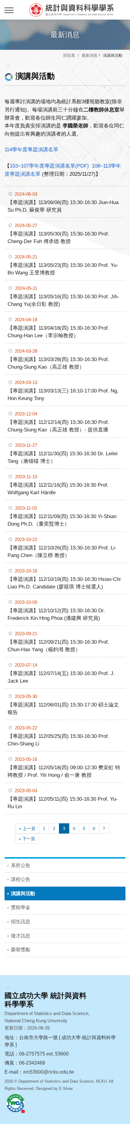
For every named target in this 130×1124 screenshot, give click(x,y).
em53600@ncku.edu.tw (48, 1071)
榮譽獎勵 (20, 949)
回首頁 (69, 55)
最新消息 (89, 55)
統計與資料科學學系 (71, 10)
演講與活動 (23, 893)
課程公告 (20, 879)
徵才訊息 (20, 935)
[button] (9, 10)
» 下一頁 (27, 838)
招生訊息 (20, 921)
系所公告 (20, 865)
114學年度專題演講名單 (31, 149)
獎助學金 (20, 907)
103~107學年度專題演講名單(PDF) (49, 166)
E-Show (66, 1088)
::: (8, 65)
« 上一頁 (27, 828)
